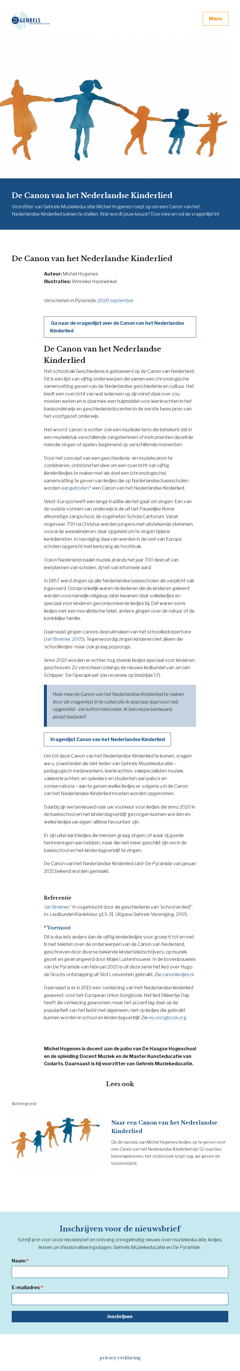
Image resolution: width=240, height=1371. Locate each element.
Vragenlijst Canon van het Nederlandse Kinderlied (107, 739)
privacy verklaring (120, 1357)
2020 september (115, 300)
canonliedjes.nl (177, 974)
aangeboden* (76, 488)
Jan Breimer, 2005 (64, 639)
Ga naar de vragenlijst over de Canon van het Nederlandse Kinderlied (117, 327)
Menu (215, 18)
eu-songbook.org (167, 1017)
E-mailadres (27, 1287)
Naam (20, 1261)
